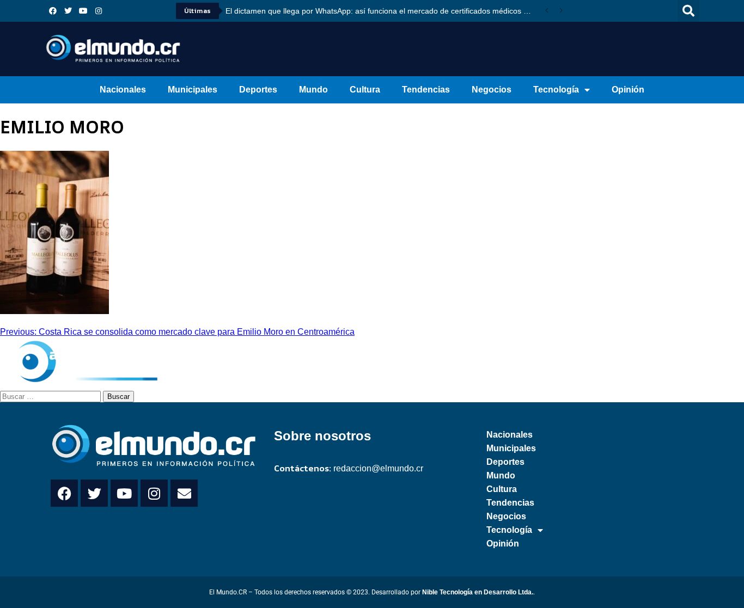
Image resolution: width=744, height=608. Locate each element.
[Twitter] (68, 11)
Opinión (628, 89)
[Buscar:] (51, 396)
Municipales (192, 89)
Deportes (258, 89)
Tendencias (426, 89)
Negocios (491, 89)
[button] (688, 11)
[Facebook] (52, 11)
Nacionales (123, 89)
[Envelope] (184, 493)
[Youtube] (83, 11)
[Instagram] (98, 11)
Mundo (313, 89)
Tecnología (556, 89)
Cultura (365, 89)
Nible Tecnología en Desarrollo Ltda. (477, 592)
